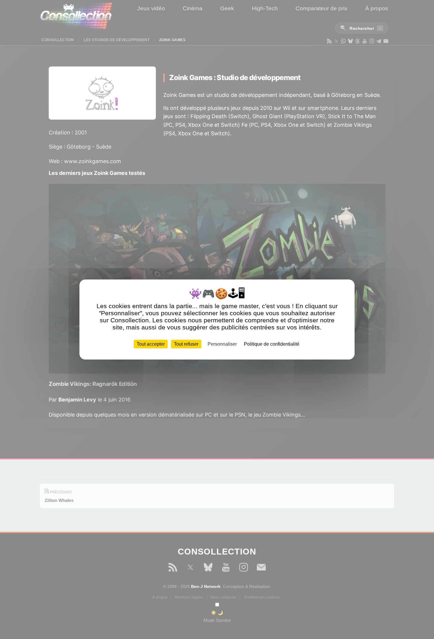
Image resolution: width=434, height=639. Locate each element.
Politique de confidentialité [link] (271, 344)
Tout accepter (151, 344)
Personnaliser (222, 344)
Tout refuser (186, 344)
